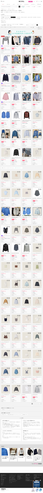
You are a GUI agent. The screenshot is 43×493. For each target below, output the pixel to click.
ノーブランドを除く (16, 24)
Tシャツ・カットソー (7, 17)
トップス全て (2, 17)
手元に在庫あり (4, 25)
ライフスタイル (26, 4)
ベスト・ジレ (38, 17)
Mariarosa (13, 108)
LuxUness (2, 52)
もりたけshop (23, 401)
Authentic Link (2, 71)
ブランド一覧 (2, 480)
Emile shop (23, 223)
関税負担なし (22, 24)
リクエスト (39, 4)
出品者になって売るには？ (12, 477)
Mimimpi (34, 127)
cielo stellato (2, 127)
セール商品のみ (4, 24)
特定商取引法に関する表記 (36, 477)
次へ (39, 403)
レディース (8, 4)
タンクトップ (10, 18)
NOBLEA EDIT (34, 223)
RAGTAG (2, 108)
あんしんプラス (31, 424)
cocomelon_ (13, 127)
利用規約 (35, 478)
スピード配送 (9, 25)
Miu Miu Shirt (23, 394)
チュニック (14, 18)
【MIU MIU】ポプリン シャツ (4, 120)
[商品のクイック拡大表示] (7, 37)
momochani (13, 52)
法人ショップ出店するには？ (12, 478)
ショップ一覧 (10, 482)
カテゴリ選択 (28, 6)
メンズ (13, 4)
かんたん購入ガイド (28, 478)
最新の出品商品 (2, 479)
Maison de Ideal (24, 108)
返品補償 (5, 67)
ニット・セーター (18, 17)
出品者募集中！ (30, 1)
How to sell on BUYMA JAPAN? (12, 479)
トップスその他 (18, 18)
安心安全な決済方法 (28, 479)
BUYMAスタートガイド (28, 477)
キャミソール (6, 18)
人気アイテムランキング (3, 477)
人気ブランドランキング (3, 478)
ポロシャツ (2, 18)
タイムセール (9, 24)
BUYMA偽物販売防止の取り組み (29, 480)
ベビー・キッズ (19, 4)
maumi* (34, 52)
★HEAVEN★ (13, 71)
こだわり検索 (38, 6)
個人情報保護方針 (3, 490)
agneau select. (24, 164)
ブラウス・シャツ (13, 17)
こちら (5, 426)
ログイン (34, 1)
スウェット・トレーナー (24, 17)
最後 (41, 403)
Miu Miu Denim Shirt (35, 394)
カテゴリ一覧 (2, 481)
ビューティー (33, 4)
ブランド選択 (33, 6)
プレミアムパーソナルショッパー (12, 481)
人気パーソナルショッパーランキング (13, 480)
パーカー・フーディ (30, 17)
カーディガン (34, 17)
